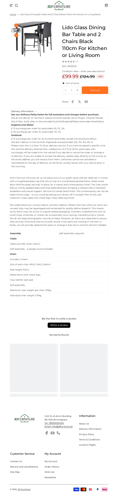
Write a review (59, 325)
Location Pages (87, 444)
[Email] (52, 433)
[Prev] (16, 25)
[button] (16, 5)
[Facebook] (47, 433)
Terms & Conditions (89, 439)
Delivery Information (90, 429)
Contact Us (16, 461)
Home (13, 14)
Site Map (15, 472)
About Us (84, 423)
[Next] (16, 35)
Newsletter (50, 477)
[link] (72, 101)
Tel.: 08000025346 (54, 423)
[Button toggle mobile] (12, 5)
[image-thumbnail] (16, 31)
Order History (52, 466)
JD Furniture (24, 489)
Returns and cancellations (24, 466)
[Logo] (59, 5)
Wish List (50, 472)
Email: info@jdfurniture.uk (59, 426)
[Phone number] (58, 433)
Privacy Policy (86, 434)
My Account (51, 461)
